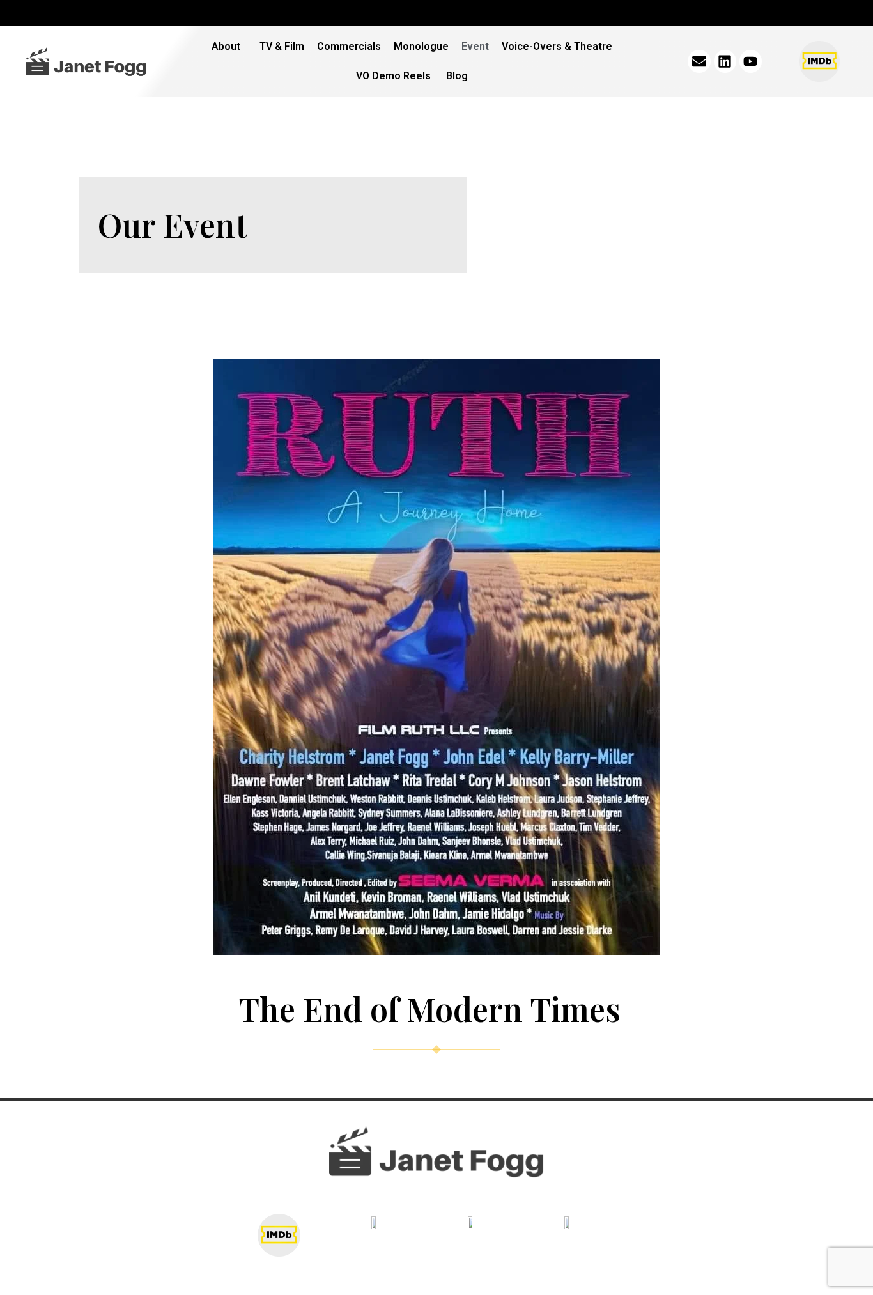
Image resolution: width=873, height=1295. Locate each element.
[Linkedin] (725, 61)
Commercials (349, 46)
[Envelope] (699, 61)
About (226, 46)
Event (475, 46)
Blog (457, 76)
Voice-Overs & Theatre (557, 46)
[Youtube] (750, 61)
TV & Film (281, 46)
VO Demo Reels (394, 76)
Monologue (421, 46)
